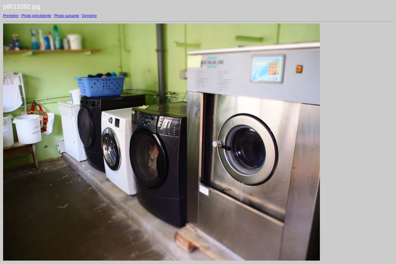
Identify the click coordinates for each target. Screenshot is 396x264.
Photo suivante (66, 16)
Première (11, 16)
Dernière (89, 16)
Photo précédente (36, 16)
